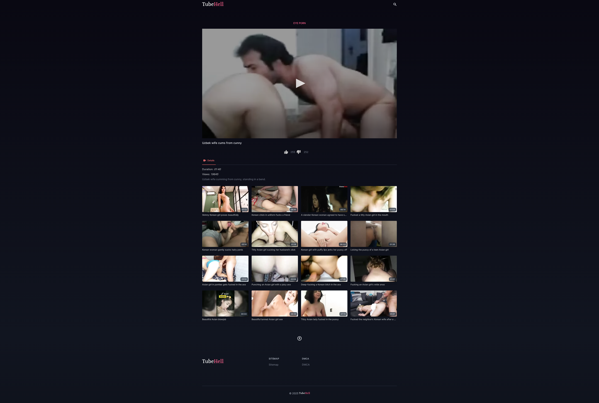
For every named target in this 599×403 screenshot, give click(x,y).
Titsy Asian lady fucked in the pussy (320, 319)
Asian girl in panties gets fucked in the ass (224, 284)
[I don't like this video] (299, 152)
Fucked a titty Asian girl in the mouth (369, 215)
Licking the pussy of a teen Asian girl (370, 249)
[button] (299, 83)
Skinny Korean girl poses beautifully (220, 215)
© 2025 (293, 393)
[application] (299, 83)
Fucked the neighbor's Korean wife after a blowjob (376, 319)
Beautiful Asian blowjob (214, 319)
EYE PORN (299, 23)
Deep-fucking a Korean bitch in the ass (321, 284)
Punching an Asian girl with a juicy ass (271, 284)
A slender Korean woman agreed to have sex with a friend (331, 215)
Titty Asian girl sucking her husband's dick (273, 249)
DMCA (306, 364)
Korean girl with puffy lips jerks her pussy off (324, 249)
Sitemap (273, 364)
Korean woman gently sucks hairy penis (222, 249)
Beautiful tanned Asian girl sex (267, 319)
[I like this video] (286, 152)
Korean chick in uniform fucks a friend (271, 215)
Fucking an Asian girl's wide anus (368, 284)
